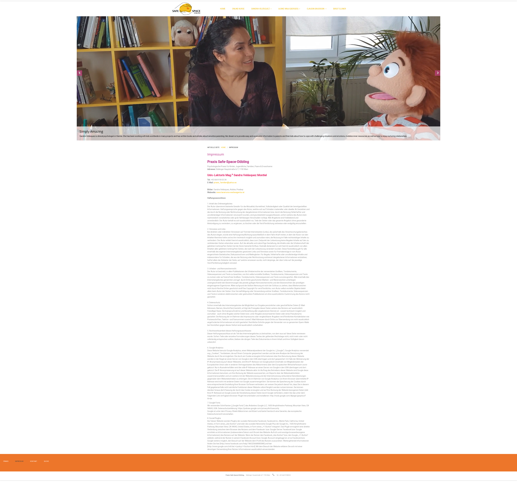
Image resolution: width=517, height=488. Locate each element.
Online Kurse (238, 9)
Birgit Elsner (339, 9)
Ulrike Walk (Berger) (288, 9)
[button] (79, 73)
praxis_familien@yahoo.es (225, 182)
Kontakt (33, 461)
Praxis (5, 461)
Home (222, 9)
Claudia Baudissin (316, 9)
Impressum (19, 461)
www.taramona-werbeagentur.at (230, 192)
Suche (46, 461)
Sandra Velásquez (260, 9)
